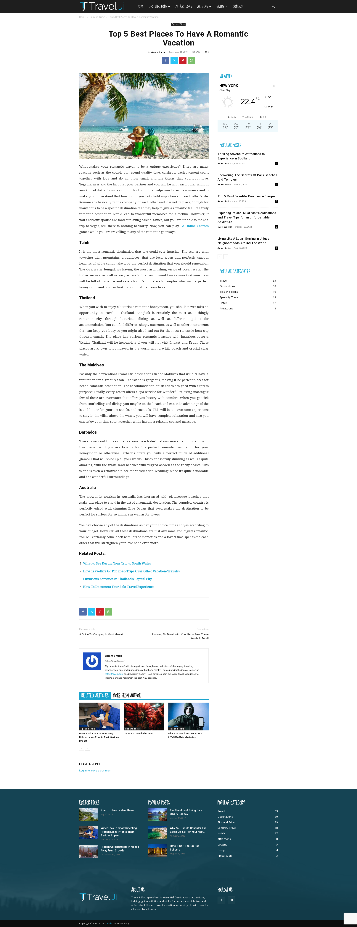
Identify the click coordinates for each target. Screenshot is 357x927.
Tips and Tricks (97, 17)
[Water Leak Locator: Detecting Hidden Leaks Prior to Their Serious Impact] (99, 716)
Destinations (158, 6)
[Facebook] (165, 60)
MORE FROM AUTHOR (127, 695)
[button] (273, 7)
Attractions (183, 6)
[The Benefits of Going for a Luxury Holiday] (157, 814)
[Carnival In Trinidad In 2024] (144, 716)
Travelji (108, 923)
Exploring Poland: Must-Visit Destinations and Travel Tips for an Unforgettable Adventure (247, 217)
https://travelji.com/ (114, 661)
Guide (220, 6)
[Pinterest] (182, 60)
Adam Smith (158, 51)
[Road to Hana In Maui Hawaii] (88, 814)
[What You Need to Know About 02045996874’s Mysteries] (188, 716)
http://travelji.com (114, 674)
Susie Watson (225, 226)
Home (141, 6)
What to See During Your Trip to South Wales (117, 563)
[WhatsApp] (191, 60)
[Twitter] (174, 60)
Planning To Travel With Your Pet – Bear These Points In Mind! (180, 636)
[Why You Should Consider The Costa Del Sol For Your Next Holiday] (157, 832)
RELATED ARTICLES (95, 695)
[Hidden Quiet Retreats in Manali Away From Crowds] (88, 851)
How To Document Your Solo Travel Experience (118, 587)
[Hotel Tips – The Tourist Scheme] (157, 850)
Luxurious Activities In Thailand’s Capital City (117, 579)
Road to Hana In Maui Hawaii (118, 810)
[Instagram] (231, 900)
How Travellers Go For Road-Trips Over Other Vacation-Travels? (131, 571)
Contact (238, 6)
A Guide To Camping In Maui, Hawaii (101, 634)
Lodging (202, 6)
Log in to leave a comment (95, 770)
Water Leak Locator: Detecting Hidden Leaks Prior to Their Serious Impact (99, 737)
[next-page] (87, 748)
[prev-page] (81, 748)
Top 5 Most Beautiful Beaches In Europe (246, 196)
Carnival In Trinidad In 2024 (138, 733)
